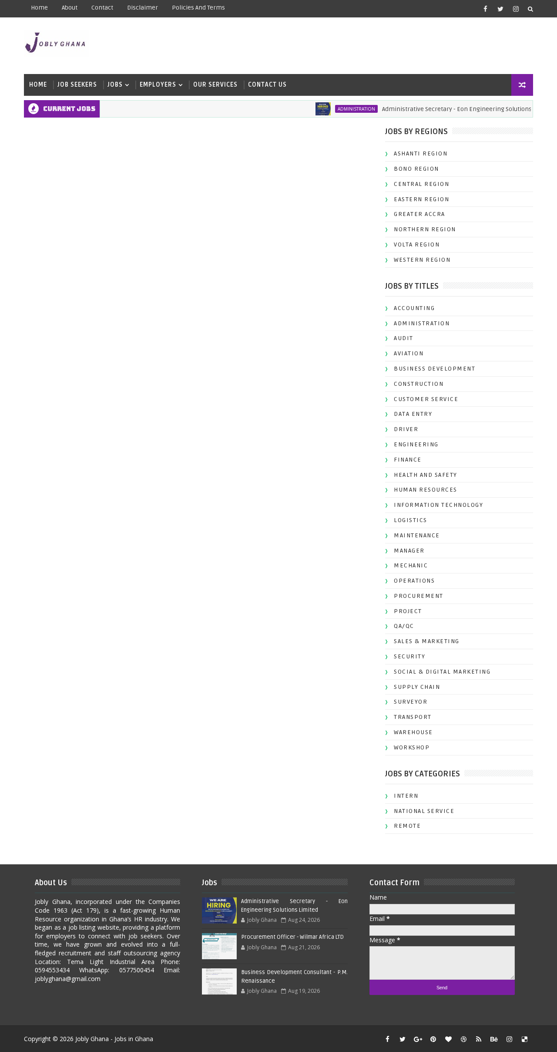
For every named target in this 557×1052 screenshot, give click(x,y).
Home (39, 7)
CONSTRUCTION (418, 384)
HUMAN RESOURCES (425, 489)
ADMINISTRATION (344, 109)
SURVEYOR (410, 701)
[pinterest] (433, 1038)
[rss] (478, 1038)
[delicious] (524, 1038)
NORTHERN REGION (425, 229)
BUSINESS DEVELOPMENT (434, 368)
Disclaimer (142, 7)
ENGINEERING (416, 444)
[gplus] (417, 1038)
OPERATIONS (414, 580)
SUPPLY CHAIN (417, 687)
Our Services (215, 84)
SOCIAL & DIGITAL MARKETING (442, 671)
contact (102, 7)
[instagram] (515, 8)
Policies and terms (198, 7)
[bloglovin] (448, 1038)
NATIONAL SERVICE (424, 811)
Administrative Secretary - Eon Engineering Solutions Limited (456, 109)
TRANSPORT (413, 717)
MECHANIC (411, 565)
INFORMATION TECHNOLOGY (438, 505)
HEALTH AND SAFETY (425, 475)
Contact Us (267, 84)
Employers (158, 84)
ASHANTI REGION (420, 153)
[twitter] (500, 8)
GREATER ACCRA (419, 214)
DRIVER (406, 429)
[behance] (493, 1038)
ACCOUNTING (414, 308)
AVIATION (408, 353)
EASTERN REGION (421, 199)
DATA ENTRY (413, 414)
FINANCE (408, 459)
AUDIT (403, 338)
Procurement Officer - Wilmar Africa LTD (292, 937)
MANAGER (409, 550)
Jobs (115, 84)
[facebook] (485, 8)
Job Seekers (77, 84)
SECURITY (409, 656)
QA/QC (404, 626)
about (69, 7)
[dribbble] (463, 1038)
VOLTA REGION (417, 244)
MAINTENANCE (417, 535)
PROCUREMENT (418, 596)
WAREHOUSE (413, 732)
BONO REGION (416, 168)
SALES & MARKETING (427, 641)
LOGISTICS (410, 520)
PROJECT (408, 611)
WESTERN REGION (422, 259)
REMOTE (407, 825)
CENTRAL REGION (421, 184)
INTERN (406, 795)
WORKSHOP (411, 747)
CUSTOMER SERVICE (426, 399)
